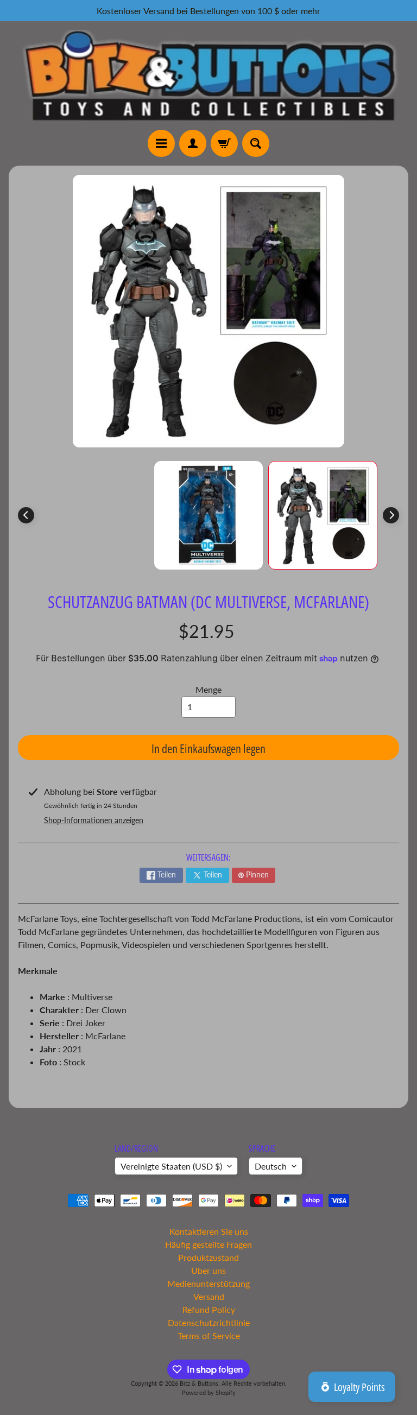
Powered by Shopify (209, 1392)
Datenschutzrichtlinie (209, 1322)
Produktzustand (208, 1257)
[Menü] (161, 143)
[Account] (192, 143)
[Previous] (26, 515)
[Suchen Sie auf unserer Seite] (255, 143)
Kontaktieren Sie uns (208, 1231)
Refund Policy (208, 1309)
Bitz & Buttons (199, 1383)
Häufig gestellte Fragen (208, 1244)
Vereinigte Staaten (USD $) (171, 1166)
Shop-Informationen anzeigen (93, 820)
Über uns (208, 1270)
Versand (208, 1296)
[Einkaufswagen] (224, 143)
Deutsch (271, 1166)
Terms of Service (209, 1335)
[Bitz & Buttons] (208, 75)
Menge (208, 689)
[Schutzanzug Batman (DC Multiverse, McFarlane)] (322, 515)
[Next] (391, 515)
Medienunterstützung (208, 1283)
